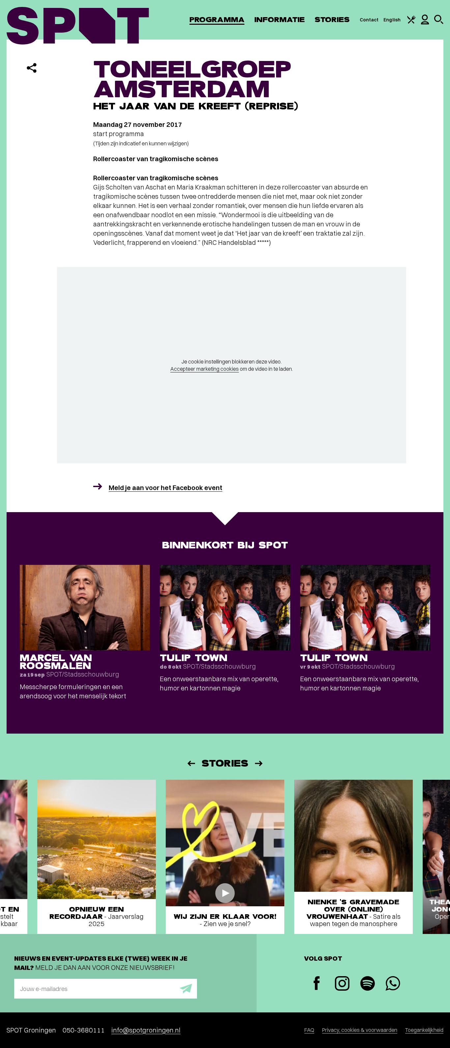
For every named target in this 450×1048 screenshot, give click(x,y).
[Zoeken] (438, 22)
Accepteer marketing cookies (204, 368)
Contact (369, 20)
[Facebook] (316, 984)
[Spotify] (367, 984)
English (392, 20)
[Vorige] (190, 763)
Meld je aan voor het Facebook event (165, 487)
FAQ (309, 1030)
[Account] (425, 23)
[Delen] (31, 67)
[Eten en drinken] (411, 22)
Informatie (279, 19)
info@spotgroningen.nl (146, 1030)
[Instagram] (342, 984)
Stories (332, 19)
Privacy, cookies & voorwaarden (359, 1030)
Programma (216, 19)
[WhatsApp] (393, 984)
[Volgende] (259, 763)
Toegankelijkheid (424, 1030)
